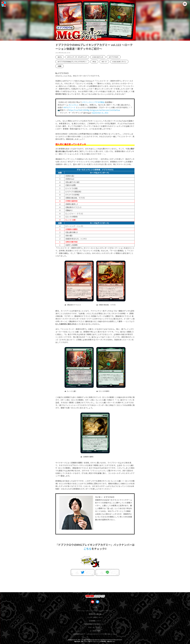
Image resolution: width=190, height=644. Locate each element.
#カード (104, 62)
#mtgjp (93, 110)
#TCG (94, 62)
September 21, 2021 (100, 112)
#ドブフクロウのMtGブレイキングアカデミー (72, 62)
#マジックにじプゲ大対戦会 (93, 102)
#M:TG (60, 57)
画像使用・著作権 (95, 614)
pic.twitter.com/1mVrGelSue (108, 110)
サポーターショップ (95, 627)
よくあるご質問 (95, 631)
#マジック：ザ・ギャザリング (77, 57)
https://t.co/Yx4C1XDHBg (79, 110)
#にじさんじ (74, 104)
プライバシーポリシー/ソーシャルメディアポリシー (95, 611)
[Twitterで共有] (82, 572)
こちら (87, 549)
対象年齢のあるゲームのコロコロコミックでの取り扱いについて (95, 634)
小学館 (95, 607)
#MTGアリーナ (69, 107)
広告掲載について (95, 621)
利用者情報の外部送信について (95, 624)
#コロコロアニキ (97, 57)
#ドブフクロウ (113, 57)
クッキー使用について (95, 617)
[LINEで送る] (107, 572)
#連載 (59, 66)
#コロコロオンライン (119, 62)
